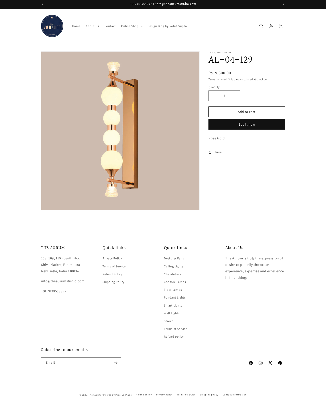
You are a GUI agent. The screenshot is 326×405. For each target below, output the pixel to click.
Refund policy (174, 337)
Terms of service (186, 394)
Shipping (234, 79)
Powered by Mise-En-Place (117, 394)
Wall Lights (172, 313)
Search (169, 321)
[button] (131, 26)
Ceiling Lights (173, 266)
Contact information (235, 394)
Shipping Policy (113, 282)
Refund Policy (112, 274)
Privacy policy (164, 394)
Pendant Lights (175, 297)
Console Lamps (175, 282)
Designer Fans (174, 258)
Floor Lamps (173, 290)
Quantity (214, 87)
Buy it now (246, 124)
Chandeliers (172, 274)
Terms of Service (114, 266)
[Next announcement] (283, 4)
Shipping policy (209, 394)
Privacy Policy (112, 258)
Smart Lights (173, 305)
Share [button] (218, 152)
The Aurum (94, 394)
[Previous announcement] (42, 4)
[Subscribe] (116, 362)
